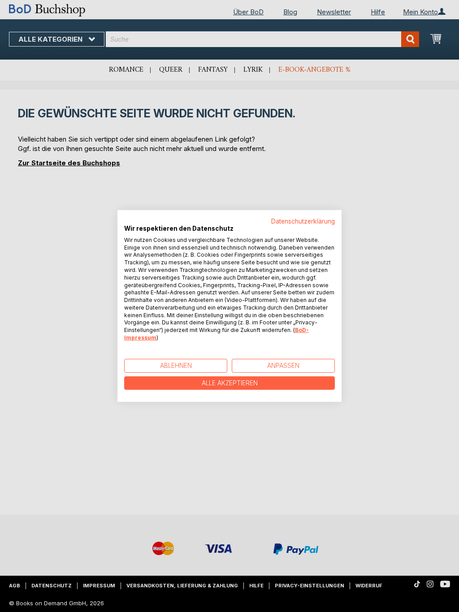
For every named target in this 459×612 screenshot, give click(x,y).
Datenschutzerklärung (303, 221)
